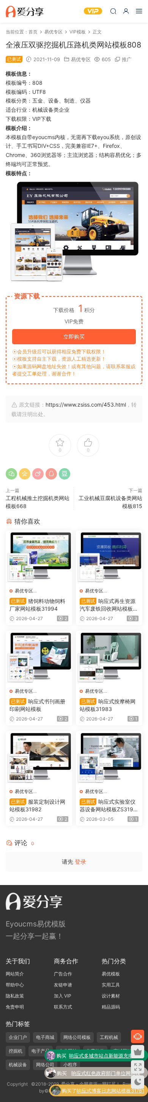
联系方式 (63, 1007)
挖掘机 (15, 1051)
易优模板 (111, 974)
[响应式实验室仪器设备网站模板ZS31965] (109, 757)
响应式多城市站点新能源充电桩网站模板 (106, 1056)
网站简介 (15, 974)
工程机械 (109, 1037)
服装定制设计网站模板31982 (37, 805)
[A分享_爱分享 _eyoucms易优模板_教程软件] (25, 11)
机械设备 (18, 1064)
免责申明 (15, 1007)
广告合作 (63, 974)
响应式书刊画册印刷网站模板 (37, 705)
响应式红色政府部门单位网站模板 (105, 1074)
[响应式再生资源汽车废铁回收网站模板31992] (109, 557)
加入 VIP (62, 996)
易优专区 (81, 59)
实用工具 (111, 985)
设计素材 (111, 996)
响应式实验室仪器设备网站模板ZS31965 (108, 805)
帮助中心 (15, 985)
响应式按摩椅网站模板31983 (107, 705)
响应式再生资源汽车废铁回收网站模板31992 (108, 605)
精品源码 (111, 1007)
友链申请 (63, 985)
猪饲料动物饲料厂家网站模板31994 (37, 605)
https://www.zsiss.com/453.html (86, 404)
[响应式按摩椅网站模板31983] (109, 657)
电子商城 (45, 1037)
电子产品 (40, 1051)
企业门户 (18, 1037)
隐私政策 (15, 996)
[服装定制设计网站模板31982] (39, 757)
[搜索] (113, 10)
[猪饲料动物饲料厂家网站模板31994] (39, 557)
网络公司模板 (77, 1037)
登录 (80, 861)
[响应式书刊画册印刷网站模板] (39, 657)
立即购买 (74, 336)
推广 (127, 59)
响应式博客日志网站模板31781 (110, 1091)
